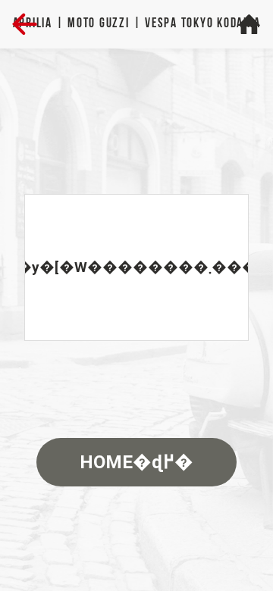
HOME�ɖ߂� (136, 462)
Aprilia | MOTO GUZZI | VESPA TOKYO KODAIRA (137, 23)
